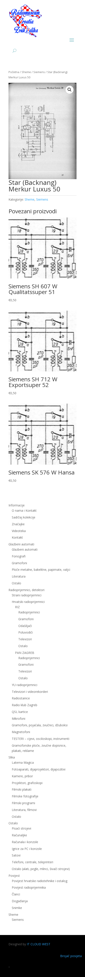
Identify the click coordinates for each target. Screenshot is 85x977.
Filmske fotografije (25, 796)
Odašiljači (25, 626)
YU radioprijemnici (24, 685)
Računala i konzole (25, 842)
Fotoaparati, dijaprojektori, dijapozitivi (38, 769)
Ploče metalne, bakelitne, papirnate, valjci (41, 569)
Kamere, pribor (22, 776)
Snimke (17, 908)
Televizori (25, 639)
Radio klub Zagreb (24, 705)
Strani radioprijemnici (26, 595)
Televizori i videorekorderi (30, 692)
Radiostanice (21, 698)
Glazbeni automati (24, 549)
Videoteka (19, 531)
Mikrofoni (18, 718)
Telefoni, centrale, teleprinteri (32, 862)
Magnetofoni (21, 732)
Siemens (39, 72)
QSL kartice (20, 712)
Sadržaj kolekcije (23, 517)
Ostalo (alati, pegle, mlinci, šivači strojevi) (41, 869)
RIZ (17, 607)
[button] (69, 90)
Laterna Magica (23, 762)
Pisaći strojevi (21, 828)
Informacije (16, 505)
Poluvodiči (25, 632)
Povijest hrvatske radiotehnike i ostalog (39, 881)
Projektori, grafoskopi (27, 783)
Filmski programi (23, 803)
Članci (16, 894)
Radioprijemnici (29, 612)
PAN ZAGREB (24, 653)
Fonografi (19, 556)
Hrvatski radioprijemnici (28, 602)
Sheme (26, 72)
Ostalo (23, 646)
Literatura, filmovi (24, 810)
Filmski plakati (21, 789)
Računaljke (19, 835)
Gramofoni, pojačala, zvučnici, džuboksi (40, 725)
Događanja (20, 901)
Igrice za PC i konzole (27, 849)
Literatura (19, 576)
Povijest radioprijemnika (29, 887)
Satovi (16, 855)
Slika (11, 757)
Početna (13, 72)
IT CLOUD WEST (38, 944)
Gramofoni (19, 563)
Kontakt (17, 537)
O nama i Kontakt (24, 510)
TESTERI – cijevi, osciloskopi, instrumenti (40, 739)
